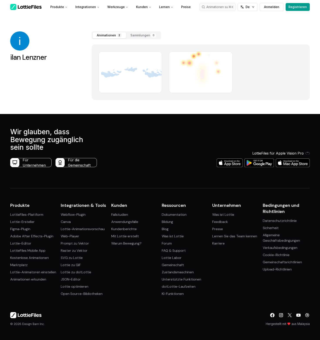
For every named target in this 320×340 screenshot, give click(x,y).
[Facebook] (272, 315)
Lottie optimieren (74, 286)
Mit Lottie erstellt (125, 236)
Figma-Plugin (20, 229)
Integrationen (85, 7)
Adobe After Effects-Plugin (31, 236)
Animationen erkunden (28, 279)
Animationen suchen (220, 7)
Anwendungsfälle (124, 221)
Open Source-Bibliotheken (82, 293)
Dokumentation (174, 214)
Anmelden (271, 7)
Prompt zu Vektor (75, 243)
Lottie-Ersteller (22, 221)
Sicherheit (271, 228)
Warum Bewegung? (126, 243)
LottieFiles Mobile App (27, 250)
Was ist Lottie (173, 236)
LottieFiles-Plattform (26, 214)
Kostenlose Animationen (29, 257)
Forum (167, 243)
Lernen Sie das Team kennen (234, 236)
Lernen (164, 7)
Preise (186, 7)
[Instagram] (281, 315)
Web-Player (70, 236)
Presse (217, 229)
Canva (66, 221)
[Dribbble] (307, 315)
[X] (289, 315)
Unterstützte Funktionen (181, 279)
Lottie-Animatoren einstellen (33, 272)
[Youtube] (298, 315)
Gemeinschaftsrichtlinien (282, 262)
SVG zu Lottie (72, 257)
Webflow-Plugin (73, 214)
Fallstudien (119, 214)
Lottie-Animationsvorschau (83, 229)
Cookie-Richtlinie (276, 255)
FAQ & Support (174, 250)
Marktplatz (19, 265)
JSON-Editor (71, 279)
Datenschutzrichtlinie (280, 220)
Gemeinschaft (173, 265)
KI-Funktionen (173, 293)
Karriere (218, 243)
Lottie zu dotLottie (76, 272)
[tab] (109, 35)
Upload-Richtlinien (277, 269)
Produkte (57, 7)
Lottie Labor (172, 257)
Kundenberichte (124, 229)
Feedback (220, 221)
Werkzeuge (116, 7)
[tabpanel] (201, 72)
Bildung (167, 221)
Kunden (142, 7)
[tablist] (126, 35)
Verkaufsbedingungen (280, 247)
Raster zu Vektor (74, 250)
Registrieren (297, 7)
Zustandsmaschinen (178, 272)
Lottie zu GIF (71, 265)
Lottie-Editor (20, 243)
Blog (165, 229)
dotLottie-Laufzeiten (178, 286)
